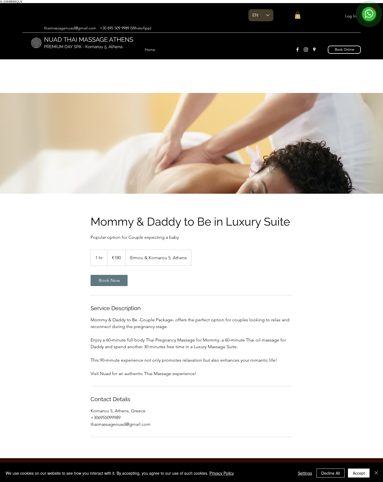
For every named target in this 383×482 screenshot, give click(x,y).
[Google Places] (314, 49)
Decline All (330, 473)
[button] (298, 15)
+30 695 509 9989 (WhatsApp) (125, 28)
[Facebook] (297, 49)
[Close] (376, 473)
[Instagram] (306, 49)
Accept (359, 473)
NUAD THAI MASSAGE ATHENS (89, 39)
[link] (109, 280)
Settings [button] (305, 473)
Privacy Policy (221, 473)
